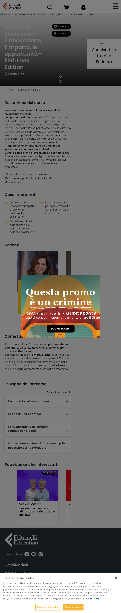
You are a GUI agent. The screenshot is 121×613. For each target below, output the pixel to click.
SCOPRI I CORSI (60, 328)
